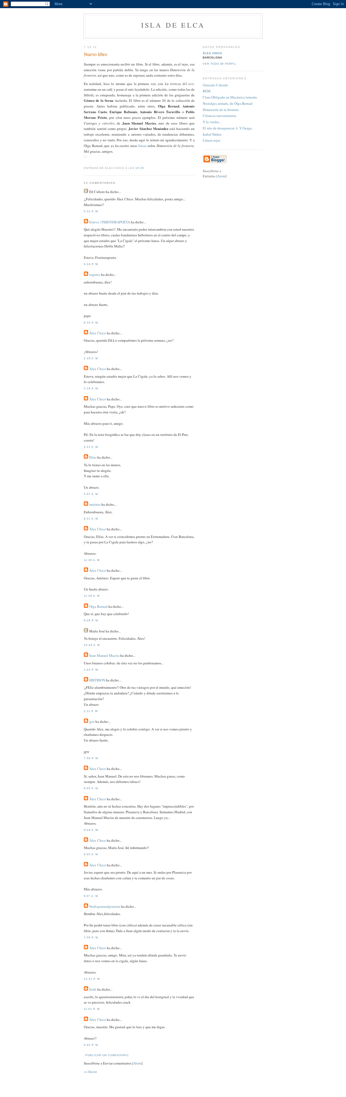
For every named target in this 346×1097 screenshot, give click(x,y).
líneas (143, 145)
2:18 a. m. (91, 358)
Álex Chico (97, 333)
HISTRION (97, 680)
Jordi (93, 989)
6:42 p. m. (91, 1044)
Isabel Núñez (212, 134)
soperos (94, 274)
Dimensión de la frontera (221, 109)
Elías (93, 457)
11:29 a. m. (92, 560)
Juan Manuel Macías (104, 655)
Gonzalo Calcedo (215, 85)
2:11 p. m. (91, 711)
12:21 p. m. (92, 978)
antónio (95, 504)
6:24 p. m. (91, 264)
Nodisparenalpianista (104, 906)
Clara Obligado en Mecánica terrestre (230, 97)
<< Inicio (90, 1071)
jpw (92, 721)
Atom (137, 1063)
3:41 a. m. (91, 493)
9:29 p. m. (91, 620)
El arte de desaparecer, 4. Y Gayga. (227, 128)
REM (207, 91)
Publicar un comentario (107, 1055)
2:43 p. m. (91, 669)
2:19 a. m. (91, 388)
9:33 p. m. (91, 322)
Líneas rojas (211, 140)
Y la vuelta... (212, 121)
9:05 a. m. (91, 854)
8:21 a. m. (91, 518)
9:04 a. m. (91, 829)
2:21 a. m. (91, 446)
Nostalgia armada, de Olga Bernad (227, 103)
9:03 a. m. (91, 788)
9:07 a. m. (91, 895)
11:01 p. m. (92, 1008)
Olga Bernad (98, 606)
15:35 (139, 167)
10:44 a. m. (92, 645)
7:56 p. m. (91, 758)
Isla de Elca (173, 25)
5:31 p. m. (91, 211)
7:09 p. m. (91, 937)
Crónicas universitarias (219, 115)
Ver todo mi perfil (219, 63)
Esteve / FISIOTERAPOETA (109, 222)
